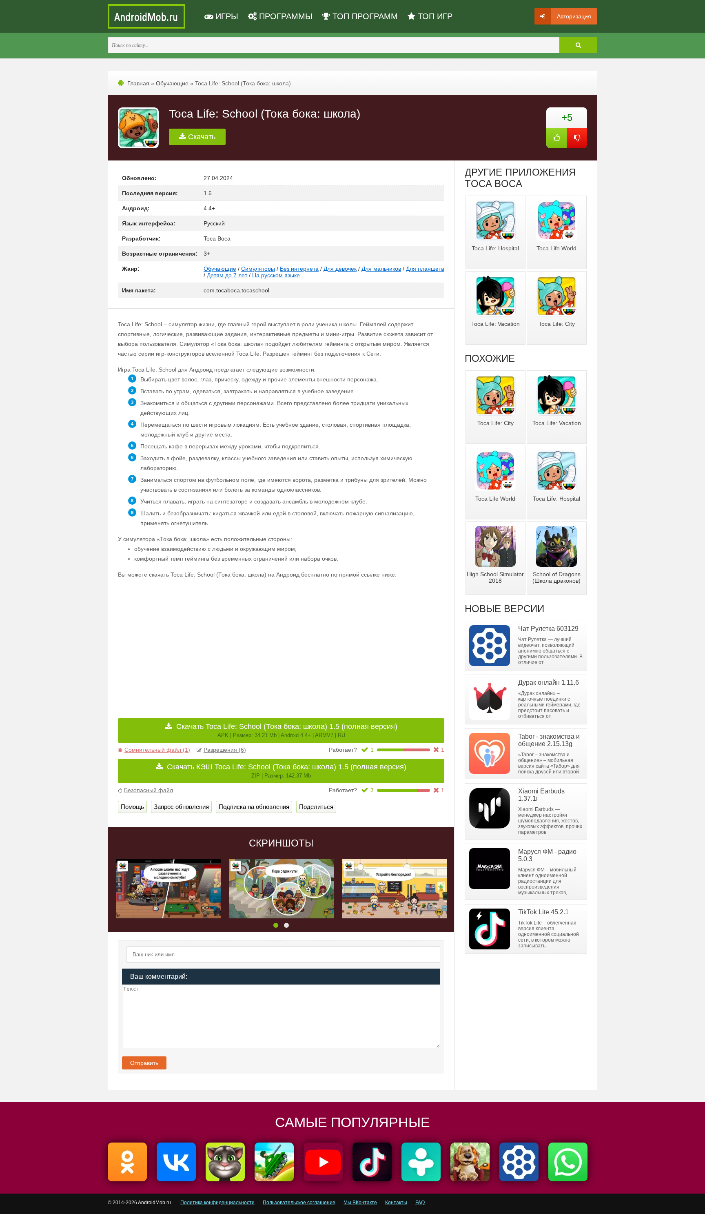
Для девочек (340, 268)
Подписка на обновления (254, 806)
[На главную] (146, 16)
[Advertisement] (199, 643)
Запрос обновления (181, 806)
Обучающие (172, 83)
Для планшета (425, 268)
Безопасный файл (148, 790)
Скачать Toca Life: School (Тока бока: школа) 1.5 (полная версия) (286, 730)
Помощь (132, 806)
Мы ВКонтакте (360, 1202)
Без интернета (299, 268)
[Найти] (578, 45)
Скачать (200, 137)
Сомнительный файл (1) (157, 749)
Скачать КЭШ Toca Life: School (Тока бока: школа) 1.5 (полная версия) (286, 771)
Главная (138, 83)
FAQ (420, 1202)
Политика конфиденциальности (217, 1202)
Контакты (396, 1202)
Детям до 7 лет (227, 275)
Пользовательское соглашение (299, 1202)
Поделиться (316, 806)
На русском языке (276, 275)
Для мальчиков (381, 268)
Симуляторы (258, 268)
